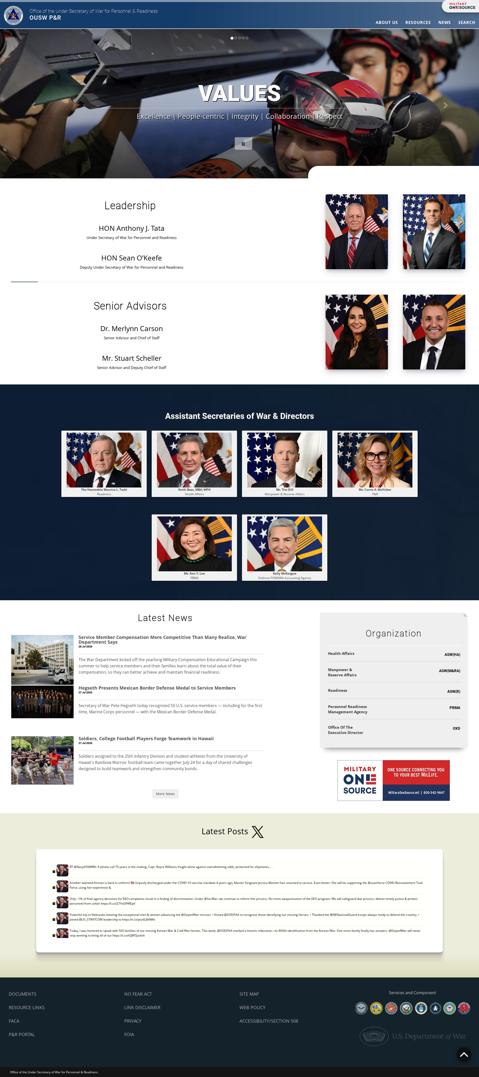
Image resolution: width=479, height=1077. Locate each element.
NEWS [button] (444, 22)
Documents (22, 994)
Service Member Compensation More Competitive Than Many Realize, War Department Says (162, 639)
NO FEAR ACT (138, 994)
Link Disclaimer (142, 1007)
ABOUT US (387, 22)
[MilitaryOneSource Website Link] (394, 780)
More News (165, 793)
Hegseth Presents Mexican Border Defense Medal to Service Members (157, 688)
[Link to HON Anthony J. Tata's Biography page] (357, 231)
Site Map (249, 994)
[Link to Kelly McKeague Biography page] (284, 543)
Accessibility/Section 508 (269, 1021)
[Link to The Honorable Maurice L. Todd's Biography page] (104, 460)
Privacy (132, 1021)
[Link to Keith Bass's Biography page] (194, 460)
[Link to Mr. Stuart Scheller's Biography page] (434, 332)
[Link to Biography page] (284, 460)
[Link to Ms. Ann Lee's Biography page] (194, 543)
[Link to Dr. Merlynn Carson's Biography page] (357, 332)
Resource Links (27, 1007)
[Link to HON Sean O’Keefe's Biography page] (434, 231)
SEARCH (466, 22)
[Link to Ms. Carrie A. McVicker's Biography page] (375, 460)
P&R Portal (22, 1034)
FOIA (129, 1034)
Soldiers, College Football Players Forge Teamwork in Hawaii (146, 738)
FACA (14, 1021)
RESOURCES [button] (418, 22)
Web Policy (252, 1007)
